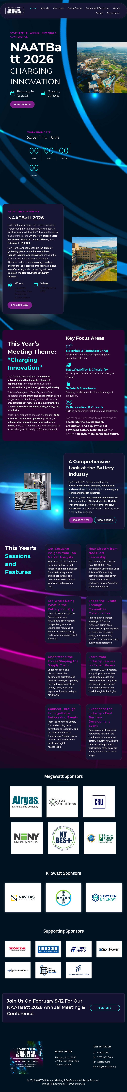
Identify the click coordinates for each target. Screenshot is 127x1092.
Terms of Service (76, 1084)
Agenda (45, 8)
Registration (113, 13)
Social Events (75, 8)
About (33, 8)
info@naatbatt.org (106, 1066)
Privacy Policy (58, 1084)
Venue (116, 8)
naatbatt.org (103, 1062)
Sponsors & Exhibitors (97, 8)
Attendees (58, 8)
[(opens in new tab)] (25, 801)
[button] (22, 104)
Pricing (99, 13)
